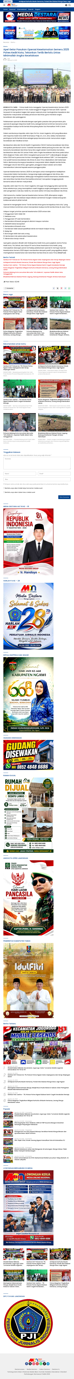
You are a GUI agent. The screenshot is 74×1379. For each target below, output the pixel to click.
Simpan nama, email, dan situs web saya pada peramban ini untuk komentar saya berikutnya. (36, 484)
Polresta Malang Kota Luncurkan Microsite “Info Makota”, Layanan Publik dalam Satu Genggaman (33, 273)
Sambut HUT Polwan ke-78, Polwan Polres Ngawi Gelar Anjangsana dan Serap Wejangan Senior (36, 260)
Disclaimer (55, 1372)
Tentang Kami (12, 1372)
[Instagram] (33, 1364)
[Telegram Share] (65, 288)
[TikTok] (44, 1363)
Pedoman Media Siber (30, 1372)
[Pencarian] (69, 5)
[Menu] (4, 5)
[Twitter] (30, 1364)
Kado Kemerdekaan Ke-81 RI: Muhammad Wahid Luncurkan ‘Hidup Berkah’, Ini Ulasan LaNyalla (41, 1158)
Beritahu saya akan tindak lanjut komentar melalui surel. (24, 488)
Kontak (41, 1372)
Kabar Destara (44, 1369)
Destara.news (19, 1369)
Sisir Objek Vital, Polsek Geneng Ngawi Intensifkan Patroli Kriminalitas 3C (39, 1140)
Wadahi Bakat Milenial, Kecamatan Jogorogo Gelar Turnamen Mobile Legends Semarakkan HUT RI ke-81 (35, 1069)
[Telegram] (48, 1363)
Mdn (8, 59)
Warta (5, 46)
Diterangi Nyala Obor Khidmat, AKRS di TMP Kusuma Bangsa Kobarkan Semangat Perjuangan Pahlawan (39, 1123)
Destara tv (56, 1369)
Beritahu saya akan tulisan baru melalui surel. (20, 492)
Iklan (20, 1372)
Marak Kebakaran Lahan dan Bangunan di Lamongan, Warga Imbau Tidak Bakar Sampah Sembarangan (40, 1150)
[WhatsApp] (40, 1364)
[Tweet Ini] (57, 288)
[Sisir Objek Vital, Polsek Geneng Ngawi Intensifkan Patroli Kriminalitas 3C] (8, 1141)
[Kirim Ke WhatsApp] (69, 288)
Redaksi (48, 1372)
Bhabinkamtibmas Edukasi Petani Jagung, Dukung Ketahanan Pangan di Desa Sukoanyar (34, 277)
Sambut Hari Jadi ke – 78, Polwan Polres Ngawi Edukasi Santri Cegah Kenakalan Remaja (34, 265)
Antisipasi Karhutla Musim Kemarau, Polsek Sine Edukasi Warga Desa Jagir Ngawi (31, 262)
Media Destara (32, 1369)
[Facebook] (26, 1364)
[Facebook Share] (53, 288)
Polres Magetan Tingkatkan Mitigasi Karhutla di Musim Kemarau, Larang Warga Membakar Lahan (35, 268)
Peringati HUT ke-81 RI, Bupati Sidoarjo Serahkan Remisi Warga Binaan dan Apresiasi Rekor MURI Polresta (40, 1132)
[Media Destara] (12, 5)
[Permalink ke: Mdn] (4, 59)
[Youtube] (37, 1364)
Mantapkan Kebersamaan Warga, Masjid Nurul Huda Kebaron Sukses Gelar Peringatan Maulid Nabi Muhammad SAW (38, 1088)
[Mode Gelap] (66, 5)
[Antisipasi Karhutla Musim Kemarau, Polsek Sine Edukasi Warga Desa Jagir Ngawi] (37, 302)
